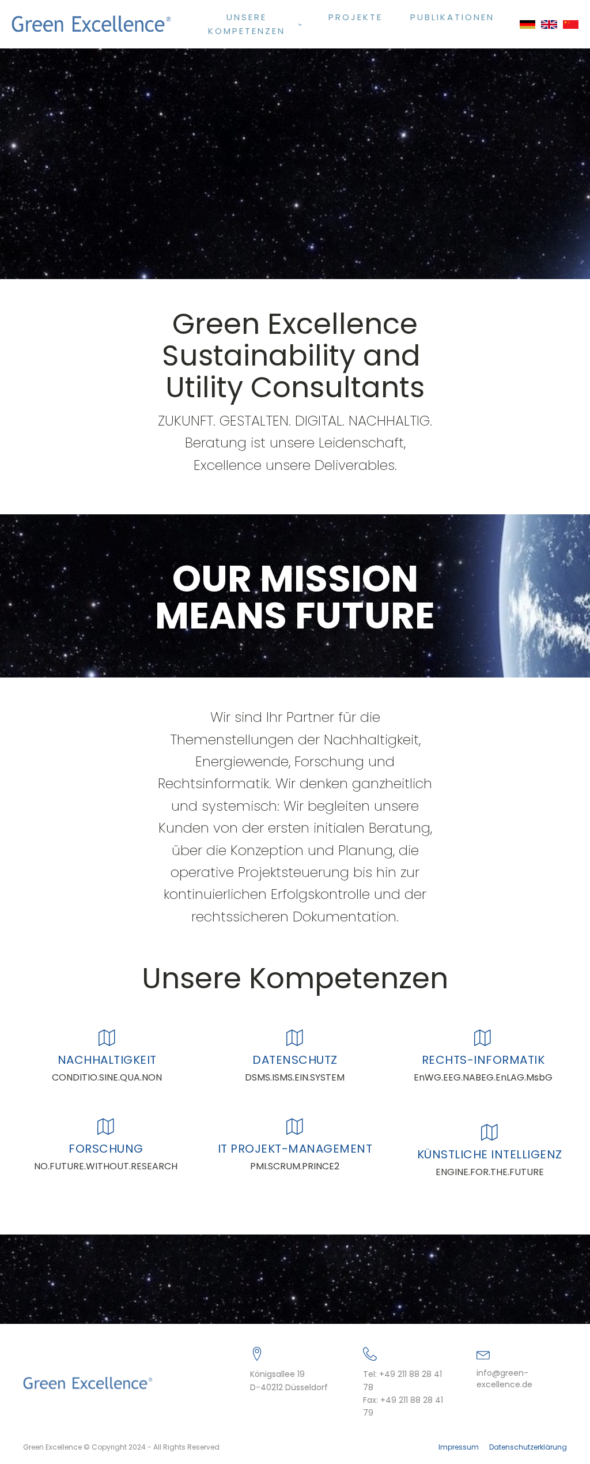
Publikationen (452, 17)
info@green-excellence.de (504, 1379)
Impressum (458, 1447)
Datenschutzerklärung (528, 1447)
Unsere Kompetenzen (246, 24)
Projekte (355, 17)
